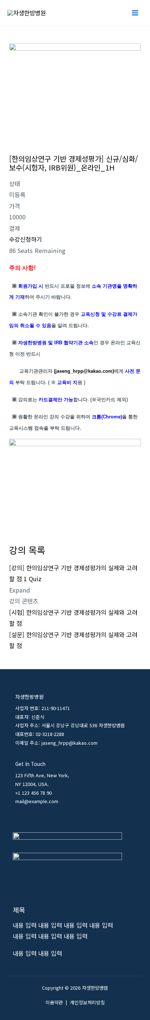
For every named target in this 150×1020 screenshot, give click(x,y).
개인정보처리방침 (87, 1002)
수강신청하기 (25, 239)
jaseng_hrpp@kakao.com (83, 371)
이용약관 (54, 1002)
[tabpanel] (75, 391)
